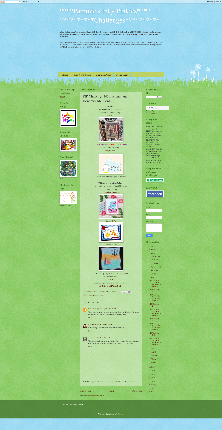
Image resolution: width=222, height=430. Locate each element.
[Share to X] (127, 292)
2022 (150, 370)
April (90, 338)
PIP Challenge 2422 (154, 334)
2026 (150, 246)
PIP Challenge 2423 (154, 319)
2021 (150, 374)
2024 (150, 253)
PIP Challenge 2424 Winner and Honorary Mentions (155, 298)
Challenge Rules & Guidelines (136, 34)
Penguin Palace (111, 150)
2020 (150, 377)
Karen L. (111, 115)
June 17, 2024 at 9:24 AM (107, 309)
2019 (150, 381)
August (153, 270)
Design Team (122, 74)
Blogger (120, 414)
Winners (100, 295)
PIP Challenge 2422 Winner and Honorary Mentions (155, 327)
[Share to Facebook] (129, 292)
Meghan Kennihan (112, 192)
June (152, 277)
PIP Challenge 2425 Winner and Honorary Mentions (155, 283)
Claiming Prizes (103, 74)
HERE (62, 97)
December (154, 256)
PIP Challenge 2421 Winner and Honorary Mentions (155, 341)
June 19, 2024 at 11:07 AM (101, 338)
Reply (90, 317)
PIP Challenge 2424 (154, 305)
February (154, 359)
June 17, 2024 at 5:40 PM (110, 324)
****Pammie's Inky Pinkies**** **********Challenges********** (110, 15)
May (152, 348)
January (153, 362)
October (153, 263)
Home (65, 74)
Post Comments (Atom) (96, 395)
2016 (150, 392)
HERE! (111, 279)
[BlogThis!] (124, 292)
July (152, 274)
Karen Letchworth (94, 324)
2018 (150, 385)
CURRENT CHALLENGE (110, 285)
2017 (150, 388)
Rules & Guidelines (82, 74)
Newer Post (85, 390)
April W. (112, 220)
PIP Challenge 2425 (154, 290)
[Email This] (122, 292)
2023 (150, 367)
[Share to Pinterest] (131, 292)
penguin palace (92, 295)
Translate (154, 113)
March (153, 355)
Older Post (137, 390)
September (154, 267)
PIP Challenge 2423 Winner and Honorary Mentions (155, 312)
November (154, 260)
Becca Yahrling (112, 244)
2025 (150, 250)
